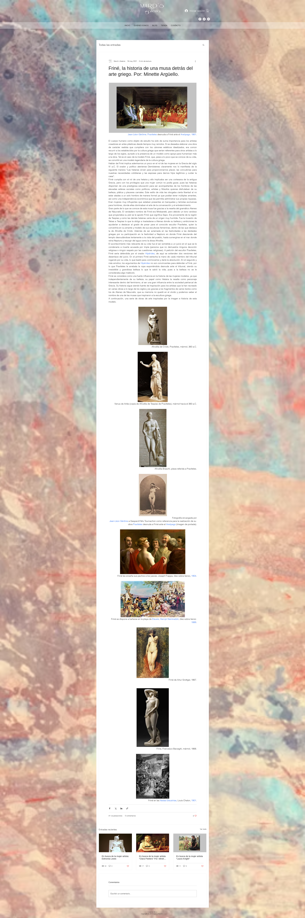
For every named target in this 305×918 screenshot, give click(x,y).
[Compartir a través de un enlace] (127, 808)
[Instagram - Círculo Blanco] (208, 19)
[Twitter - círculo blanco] (204, 19)
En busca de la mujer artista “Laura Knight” (189, 857)
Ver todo (203, 829)
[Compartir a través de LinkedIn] (121, 808)
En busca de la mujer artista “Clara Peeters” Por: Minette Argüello (152, 857)
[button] (208, 10)
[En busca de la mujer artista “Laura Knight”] (189, 843)
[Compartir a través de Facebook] (110, 808)
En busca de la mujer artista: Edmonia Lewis (115, 857)
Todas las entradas (110, 44)
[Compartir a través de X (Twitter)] (115, 808)
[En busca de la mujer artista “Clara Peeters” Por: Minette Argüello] (152, 843)
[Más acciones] (195, 61)
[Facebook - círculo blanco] (199, 19)
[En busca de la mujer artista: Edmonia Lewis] (115, 843)
